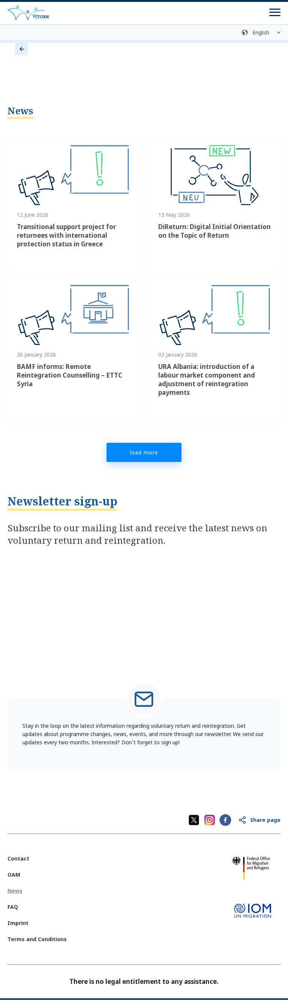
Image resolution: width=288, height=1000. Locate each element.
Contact (18, 858)
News (20, 110)
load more (144, 452)
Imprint (18, 923)
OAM (14, 874)
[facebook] (225, 820)
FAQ (13, 906)
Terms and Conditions (37, 939)
